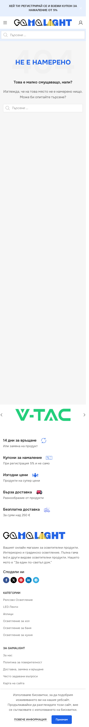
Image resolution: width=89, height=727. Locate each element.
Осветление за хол (16, 621)
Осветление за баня (17, 628)
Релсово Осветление (18, 600)
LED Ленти (10, 607)
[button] (84, 415)
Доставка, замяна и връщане (23, 669)
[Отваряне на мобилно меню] (5, 22)
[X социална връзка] (14, 580)
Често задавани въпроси (20, 676)
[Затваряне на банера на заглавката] (81, 8)
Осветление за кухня (17, 635)
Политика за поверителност (22, 662)
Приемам (62, 719)
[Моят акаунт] (81, 22)
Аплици (8, 614)
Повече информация (30, 719)
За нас (7, 655)
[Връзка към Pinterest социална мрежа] (21, 580)
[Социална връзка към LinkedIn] (28, 580)
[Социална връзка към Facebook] (6, 580)
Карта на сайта (13, 683)
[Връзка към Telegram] (36, 580)
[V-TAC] (43, 415)
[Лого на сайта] (43, 22)
